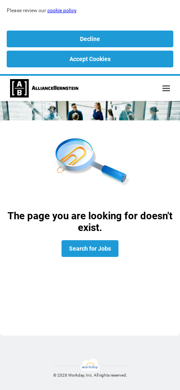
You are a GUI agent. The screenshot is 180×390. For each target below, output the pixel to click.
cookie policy (62, 10)
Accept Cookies (90, 59)
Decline (90, 39)
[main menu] (166, 88)
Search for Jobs (90, 248)
